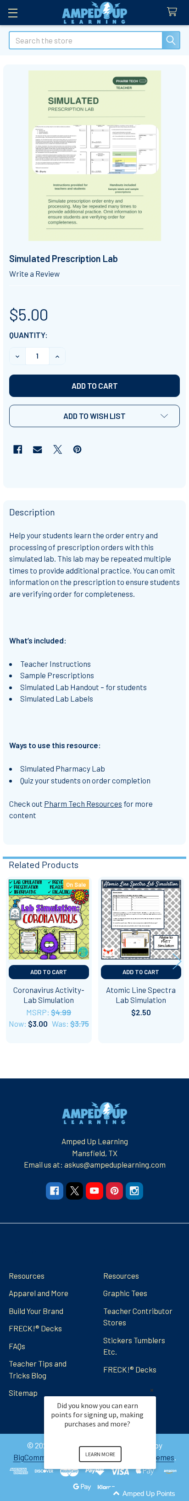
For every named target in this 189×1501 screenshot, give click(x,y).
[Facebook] (17, 449)
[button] (94, 416)
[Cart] (174, 12)
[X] (57, 449)
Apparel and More (38, 1292)
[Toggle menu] (12, 12)
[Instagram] (134, 1190)
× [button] (152, 1390)
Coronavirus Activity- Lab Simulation (48, 994)
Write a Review (34, 273)
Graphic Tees (125, 1292)
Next (177, 962)
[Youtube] (94, 1190)
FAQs (17, 1346)
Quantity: (28, 334)
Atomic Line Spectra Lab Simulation (141, 994)
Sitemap (23, 1392)
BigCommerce (37, 1457)
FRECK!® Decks (35, 1328)
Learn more (100, 1454)
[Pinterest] (77, 449)
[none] (94, 155)
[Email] (37, 449)
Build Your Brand (36, 1310)
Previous (12, 962)
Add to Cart (48, 972)
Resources (26, 1275)
